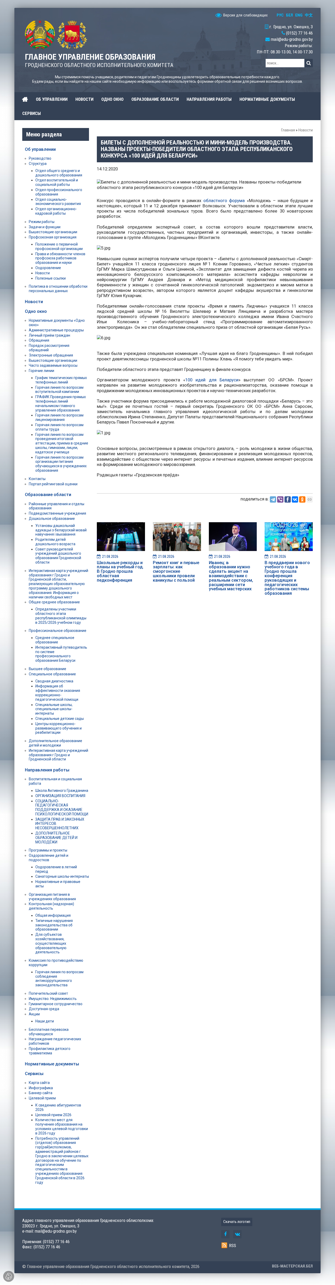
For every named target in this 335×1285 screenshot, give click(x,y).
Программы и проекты (48, 850)
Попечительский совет (48, 993)
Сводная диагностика (54, 681)
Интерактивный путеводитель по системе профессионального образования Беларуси (61, 654)
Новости (305, 130)
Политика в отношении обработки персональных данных (58, 288)
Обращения (39, 340)
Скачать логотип (236, 1221)
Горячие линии (41, 371)
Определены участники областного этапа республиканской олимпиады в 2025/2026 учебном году (60, 615)
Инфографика (41, 1088)
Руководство (40, 158)
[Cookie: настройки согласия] (8, 1276)
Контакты (37, 479)
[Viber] (280, 499)
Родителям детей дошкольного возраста (55, 541)
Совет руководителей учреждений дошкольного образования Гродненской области (58, 555)
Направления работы (47, 769)
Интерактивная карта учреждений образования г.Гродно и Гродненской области (58, 754)
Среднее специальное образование (54, 640)
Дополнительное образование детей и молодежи (55, 743)
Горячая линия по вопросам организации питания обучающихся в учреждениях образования (61, 463)
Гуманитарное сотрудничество (55, 1004)
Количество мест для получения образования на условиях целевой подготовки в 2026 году (61, 1126)
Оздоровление (48, 268)
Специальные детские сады (59, 718)
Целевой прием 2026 (53, 1115)
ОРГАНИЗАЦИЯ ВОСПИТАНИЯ (60, 796)
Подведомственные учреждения (57, 513)
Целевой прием (42, 1098)
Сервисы (34, 1073)
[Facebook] (287, 499)
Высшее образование (47, 669)
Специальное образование (52, 674)
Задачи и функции (44, 227)
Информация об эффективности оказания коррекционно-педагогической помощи (57, 692)
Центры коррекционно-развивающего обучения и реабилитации (58, 728)
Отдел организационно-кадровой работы (56, 211)
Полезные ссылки (50, 278)
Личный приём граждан (49, 335)
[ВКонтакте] (295, 499)
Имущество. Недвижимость (53, 999)
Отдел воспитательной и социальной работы (56, 182)
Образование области (48, 494)
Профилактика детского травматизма (49, 1051)
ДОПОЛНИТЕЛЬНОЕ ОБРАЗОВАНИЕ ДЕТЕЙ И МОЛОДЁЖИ (56, 837)
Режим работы (41, 222)
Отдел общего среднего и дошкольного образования (58, 173)
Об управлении (40, 149)
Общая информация (53, 915)
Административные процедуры (56, 330)
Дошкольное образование (52, 518)
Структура (38, 164)
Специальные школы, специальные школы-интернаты (53, 709)
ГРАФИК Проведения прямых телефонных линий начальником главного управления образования (60, 403)
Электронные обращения (51, 355)
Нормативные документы (52, 1063)
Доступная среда (44, 1009)
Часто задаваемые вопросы (53, 365)
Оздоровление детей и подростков (48, 857)
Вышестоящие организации (53, 232)
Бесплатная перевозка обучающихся (49, 1031)
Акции (34, 1014)
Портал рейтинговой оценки (53, 484)
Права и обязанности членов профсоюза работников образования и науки (60, 258)
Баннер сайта (40, 1093)
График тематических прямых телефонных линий (61, 380)
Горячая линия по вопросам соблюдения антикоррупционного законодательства (59, 978)
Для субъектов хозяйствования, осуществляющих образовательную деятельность (50, 943)
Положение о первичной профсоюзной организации (59, 246)
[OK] (302, 499)
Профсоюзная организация (52, 237)
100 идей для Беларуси (211, 379)
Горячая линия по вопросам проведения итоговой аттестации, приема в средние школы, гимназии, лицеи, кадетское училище (61, 443)
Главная (288, 130)
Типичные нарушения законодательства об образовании (54, 925)
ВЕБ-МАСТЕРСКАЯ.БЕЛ (292, 1266)
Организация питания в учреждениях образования (52, 896)
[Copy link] (309, 499)
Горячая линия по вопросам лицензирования (59, 417)
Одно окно (36, 311)
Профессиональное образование (57, 630)
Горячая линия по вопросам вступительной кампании (59, 389)
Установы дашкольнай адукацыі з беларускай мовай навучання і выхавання (61, 530)
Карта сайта (39, 1083)
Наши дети (44, 1021)
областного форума (224, 200)
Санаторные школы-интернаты (62, 876)
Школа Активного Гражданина (61, 790)
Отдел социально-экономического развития (58, 201)
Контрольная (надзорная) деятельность (51, 906)
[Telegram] (273, 499)
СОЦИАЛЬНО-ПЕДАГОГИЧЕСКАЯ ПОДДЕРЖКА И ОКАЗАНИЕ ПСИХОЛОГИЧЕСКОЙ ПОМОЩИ (61, 807)
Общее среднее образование (54, 602)
